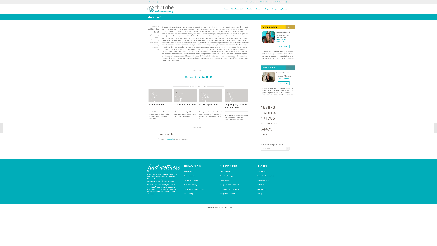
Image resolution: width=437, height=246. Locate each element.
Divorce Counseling (190, 185)
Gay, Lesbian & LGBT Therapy (194, 189)
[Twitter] (149, 2)
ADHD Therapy (189, 171)
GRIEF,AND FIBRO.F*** (185, 104)
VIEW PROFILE (283, 47)
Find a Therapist (280, 2)
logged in (170, 139)
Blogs (267, 9)
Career (156, 37)
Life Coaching (188, 194)
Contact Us (260, 185)
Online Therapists (267, 2)
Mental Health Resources (265, 176)
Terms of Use (261, 189)
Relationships (154, 42)
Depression (154, 35)
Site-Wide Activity (237, 9)
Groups (259, 9)
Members (249, 9)
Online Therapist (282, 78)
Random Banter (156, 104)
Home (226, 9)
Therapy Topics (251, 2)
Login (275, 9)
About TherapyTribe (263, 180)
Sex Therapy (224, 180)
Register (285, 9)
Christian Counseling (191, 180)
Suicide (156, 45)
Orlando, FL (280, 42)
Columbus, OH (281, 39)
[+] (160, 95)
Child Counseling (189, 176)
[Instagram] (157, 2)
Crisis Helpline (261, 171)
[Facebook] (153, 2)
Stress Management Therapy (230, 189)
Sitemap (259, 194)
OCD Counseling (225, 171)
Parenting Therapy (226, 176)
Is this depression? (208, 104)
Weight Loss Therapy (227, 194)
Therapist (155, 47)
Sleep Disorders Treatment (229, 185)
